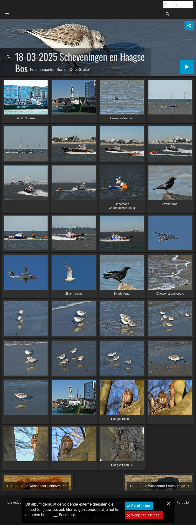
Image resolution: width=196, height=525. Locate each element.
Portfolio (182, 502)
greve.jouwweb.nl (20, 502)
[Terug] (8, 56)
